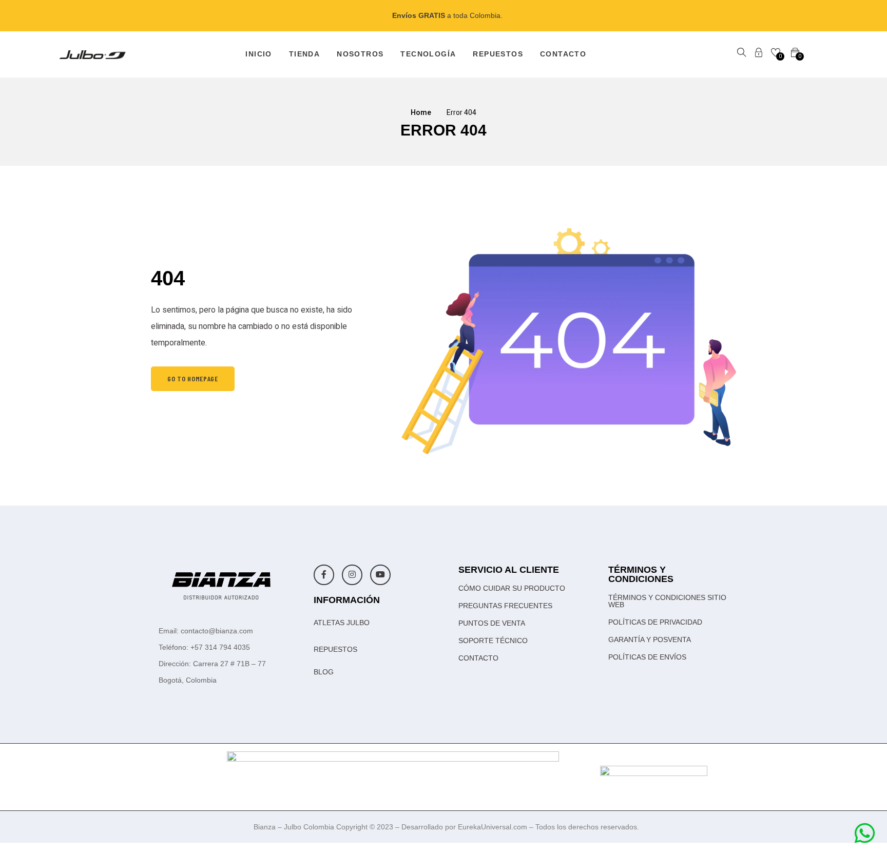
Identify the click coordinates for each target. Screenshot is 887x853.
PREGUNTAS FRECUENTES (505, 606)
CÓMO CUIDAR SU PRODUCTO (511, 588)
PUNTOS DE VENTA (491, 623)
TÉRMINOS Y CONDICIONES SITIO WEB (667, 601)
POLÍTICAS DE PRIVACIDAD (655, 622)
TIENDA (304, 54)
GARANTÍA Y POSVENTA (649, 639)
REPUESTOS (498, 54)
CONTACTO (563, 54)
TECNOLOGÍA (428, 54)
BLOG (324, 672)
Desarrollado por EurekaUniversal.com (465, 827)
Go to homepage (192, 378)
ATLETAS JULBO (342, 622)
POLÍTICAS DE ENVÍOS (647, 657)
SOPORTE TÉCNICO (493, 640)
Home (421, 112)
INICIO (258, 54)
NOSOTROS (360, 54)
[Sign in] (758, 54)
